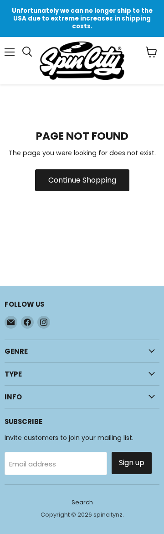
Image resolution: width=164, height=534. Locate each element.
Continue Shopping (82, 180)
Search (82, 502)
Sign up (131, 462)
